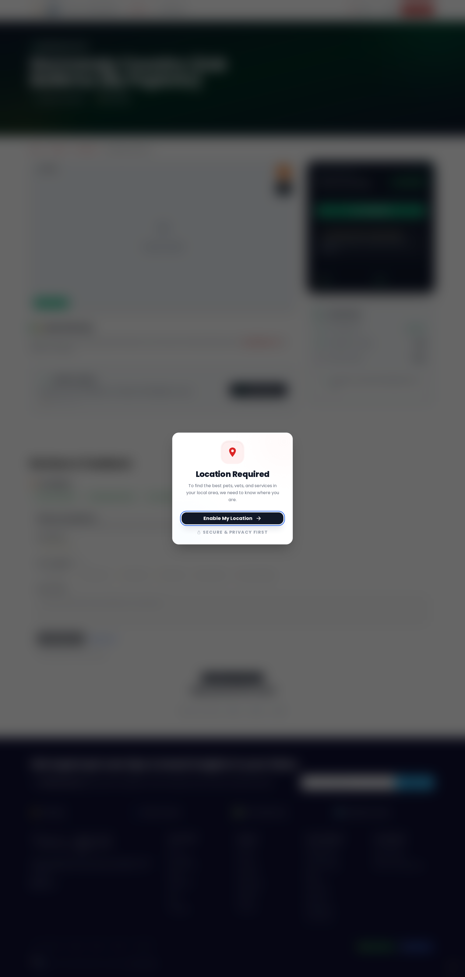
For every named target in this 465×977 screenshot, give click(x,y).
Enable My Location (227, 518)
